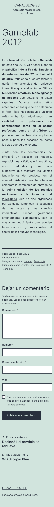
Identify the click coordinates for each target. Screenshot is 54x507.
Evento (24, 265)
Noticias (28, 261)
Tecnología (39, 261)
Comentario (10, 310)
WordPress (31, 494)
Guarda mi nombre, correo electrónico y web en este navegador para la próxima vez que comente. (28, 401)
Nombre (8, 344)
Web (4, 379)
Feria (31, 265)
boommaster (13, 257)
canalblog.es (27, 5)
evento (33, 144)
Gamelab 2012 (43, 265)
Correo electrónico (14, 362)
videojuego (9, 199)
